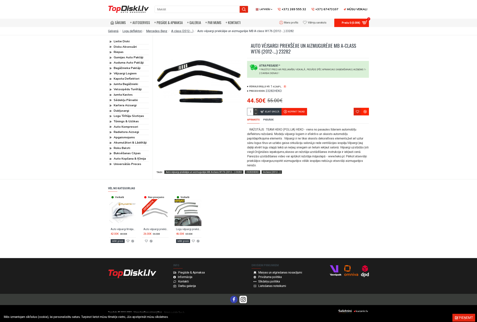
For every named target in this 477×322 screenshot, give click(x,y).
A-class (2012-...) (182, 31)
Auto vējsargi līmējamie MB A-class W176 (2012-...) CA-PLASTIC (123, 229)
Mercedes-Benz (156, 31)
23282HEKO (252, 172)
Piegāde (268, 119)
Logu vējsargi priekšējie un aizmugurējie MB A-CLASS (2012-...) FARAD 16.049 (188, 229)
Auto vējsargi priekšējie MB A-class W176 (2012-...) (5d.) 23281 (156, 229)
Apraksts (253, 119)
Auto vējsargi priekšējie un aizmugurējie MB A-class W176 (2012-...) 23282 (204, 172)
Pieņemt (466, 318)
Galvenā (113, 31)
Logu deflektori (132, 31)
